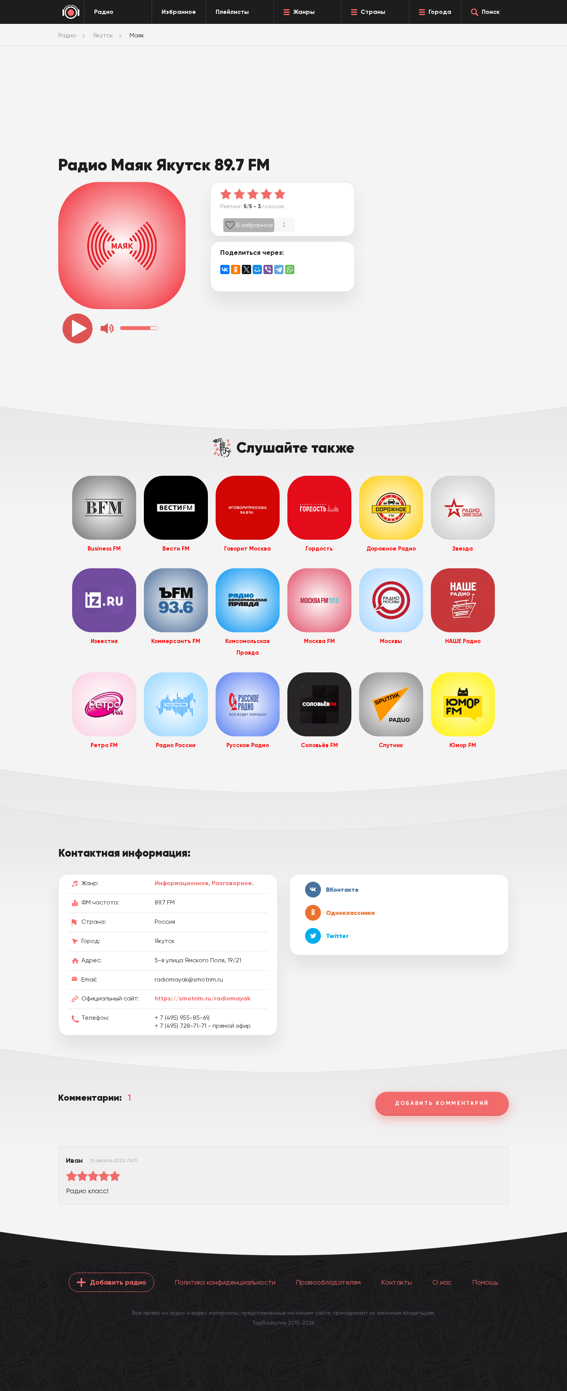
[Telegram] (279, 269)
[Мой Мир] (257, 269)
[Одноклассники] (235, 269)
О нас (442, 1282)
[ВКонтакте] (225, 269)
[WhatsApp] (289, 269)
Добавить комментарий (442, 1103)
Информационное (182, 883)
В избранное (254, 225)
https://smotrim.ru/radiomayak (202, 998)
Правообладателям (328, 1282)
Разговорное (232, 883)
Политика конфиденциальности (225, 1282)
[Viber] (268, 269)
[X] (246, 269)
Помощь (485, 1282)
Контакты (396, 1282)
